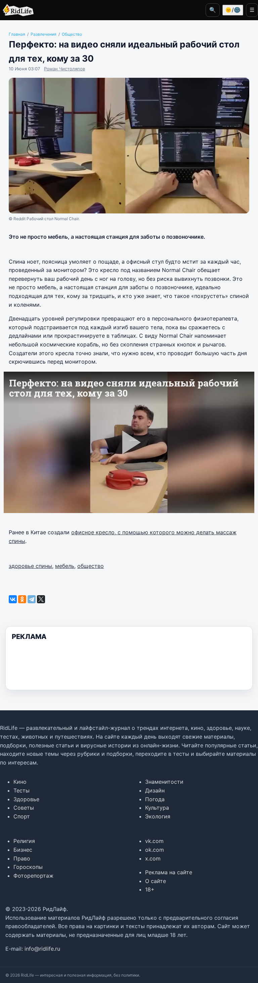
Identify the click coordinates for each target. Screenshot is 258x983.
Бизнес (22, 849)
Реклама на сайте (168, 872)
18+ (150, 889)
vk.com (154, 841)
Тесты (21, 790)
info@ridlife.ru (42, 948)
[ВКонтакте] (13, 599)
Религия (24, 841)
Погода (155, 799)
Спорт (21, 816)
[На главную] (17, 10)
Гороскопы (28, 866)
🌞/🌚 (233, 9)
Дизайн (155, 790)
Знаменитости (164, 781)
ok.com (154, 849)
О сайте (155, 881)
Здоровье (26, 799)
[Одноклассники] (22, 599)
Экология (157, 816)
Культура (157, 807)
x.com (153, 858)
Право (21, 858)
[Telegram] (32, 599)
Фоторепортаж (33, 875)
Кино (20, 781)
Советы (23, 807)
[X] (41, 599)
